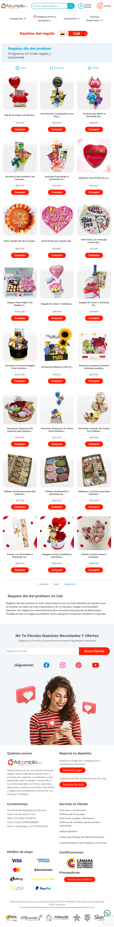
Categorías (16, 18)
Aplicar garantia (68, 831)
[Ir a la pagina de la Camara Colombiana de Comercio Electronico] (79, 863)
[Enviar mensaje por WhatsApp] (107, 913)
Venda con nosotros (80, 879)
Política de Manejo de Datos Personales (81, 837)
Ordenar (59, 67)
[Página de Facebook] (46, 665)
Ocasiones (70, 18)
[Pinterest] (78, 665)
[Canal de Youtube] (95, 665)
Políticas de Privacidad (72, 814)
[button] (20, 111)
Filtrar (95, 67)
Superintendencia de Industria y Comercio (83, 842)
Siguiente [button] (69, 584)
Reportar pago (72, 770)
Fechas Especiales (93, 18)
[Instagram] (62, 665)
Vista (23, 67)
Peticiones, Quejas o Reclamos (76, 818)
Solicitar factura (73, 784)
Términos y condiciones (72, 810)
